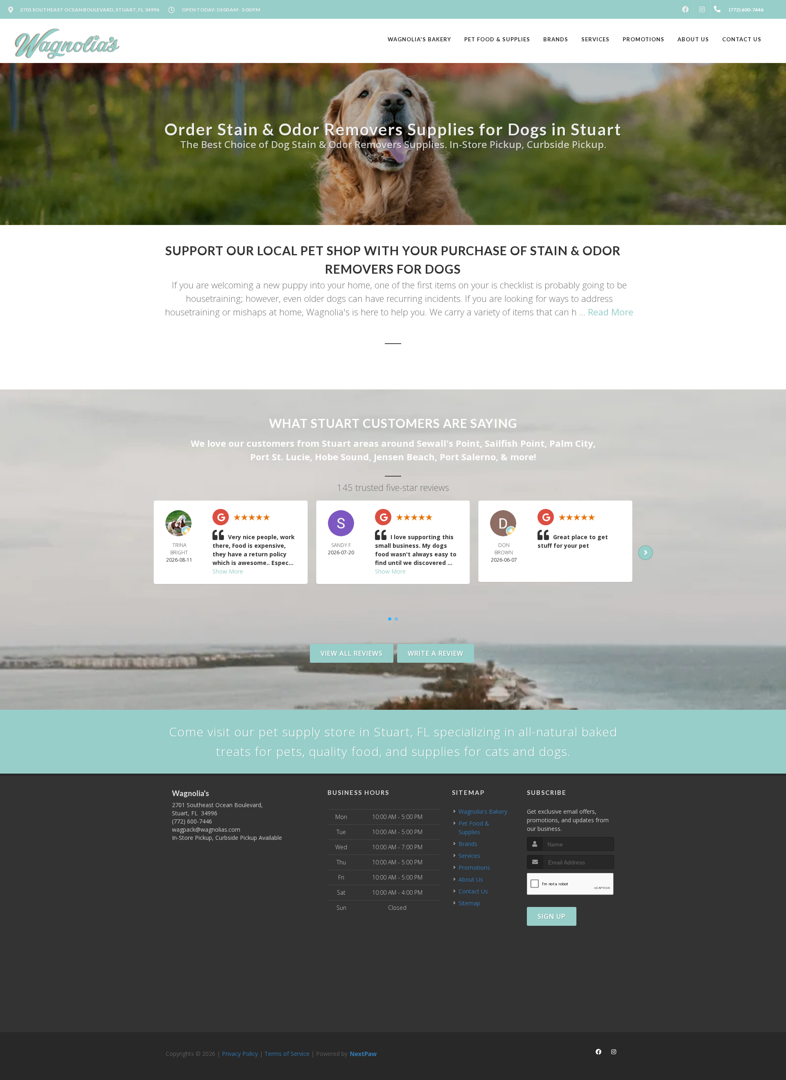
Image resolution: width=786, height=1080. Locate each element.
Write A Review (435, 653)
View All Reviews (352, 653)
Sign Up (552, 916)
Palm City (571, 443)
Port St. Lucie (280, 456)
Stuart (336, 443)
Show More (227, 571)
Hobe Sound (342, 456)
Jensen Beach (404, 456)
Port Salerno (468, 456)
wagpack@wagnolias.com (206, 829)
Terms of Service (286, 1054)
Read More (610, 312)
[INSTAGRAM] (702, 9)
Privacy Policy (240, 1054)
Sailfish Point (514, 443)
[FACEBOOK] (685, 9)
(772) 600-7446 (192, 821)
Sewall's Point (448, 443)
